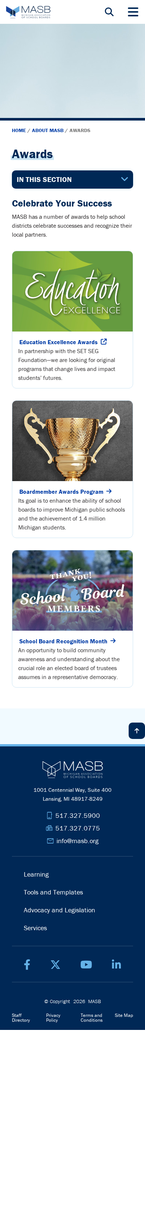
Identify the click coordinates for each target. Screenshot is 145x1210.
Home (20, 130)
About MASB (48, 130)
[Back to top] (137, 731)
